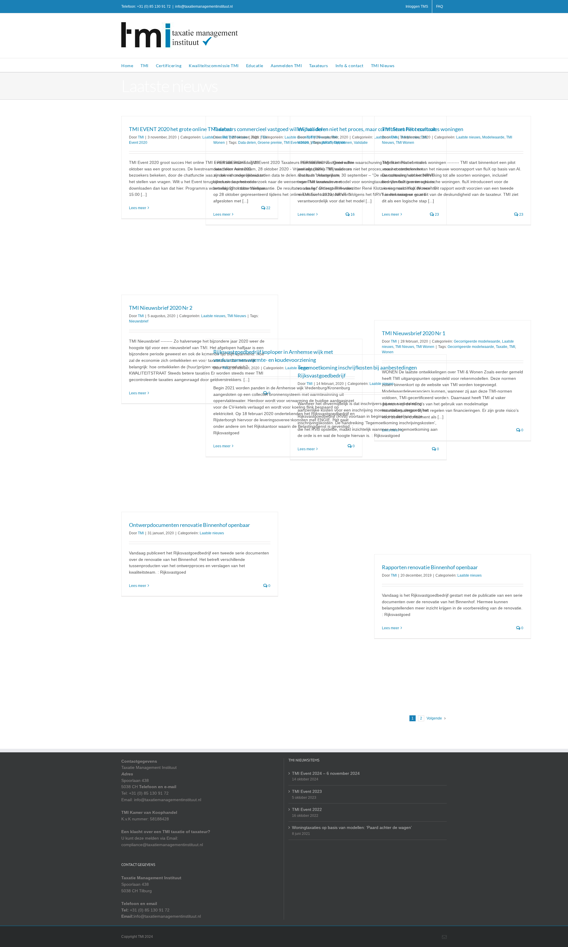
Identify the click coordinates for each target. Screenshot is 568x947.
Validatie (361, 143)
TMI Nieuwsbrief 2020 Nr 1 (413, 333)
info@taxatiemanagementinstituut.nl (204, 6)
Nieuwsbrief (138, 321)
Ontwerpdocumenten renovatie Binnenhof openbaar (189, 525)
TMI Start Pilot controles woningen (422, 129)
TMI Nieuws (236, 316)
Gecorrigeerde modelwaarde (477, 341)
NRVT (327, 143)
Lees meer (137, 208)
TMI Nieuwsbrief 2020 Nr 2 (160, 307)
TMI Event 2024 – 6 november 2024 (326, 773)
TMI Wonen (343, 143)
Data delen (247, 143)
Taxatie (501, 347)
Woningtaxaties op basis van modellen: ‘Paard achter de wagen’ (352, 827)
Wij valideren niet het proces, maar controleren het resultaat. (367, 129)
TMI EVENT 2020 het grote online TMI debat (180, 129)
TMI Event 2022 (307, 809)
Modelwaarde (493, 137)
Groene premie (270, 143)
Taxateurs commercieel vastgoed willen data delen (270, 129)
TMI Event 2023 (307, 791)
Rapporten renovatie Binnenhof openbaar (430, 567)
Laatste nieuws (468, 137)
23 (520, 214)
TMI (141, 137)
